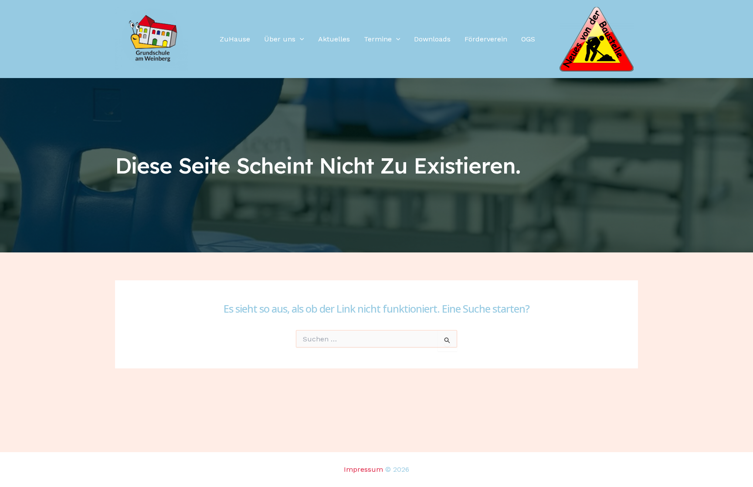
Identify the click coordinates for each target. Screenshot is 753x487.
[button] (299, 39)
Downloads (432, 39)
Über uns (279, 39)
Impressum (363, 469)
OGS (528, 39)
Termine (378, 39)
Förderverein (486, 39)
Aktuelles (334, 39)
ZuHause (235, 39)
